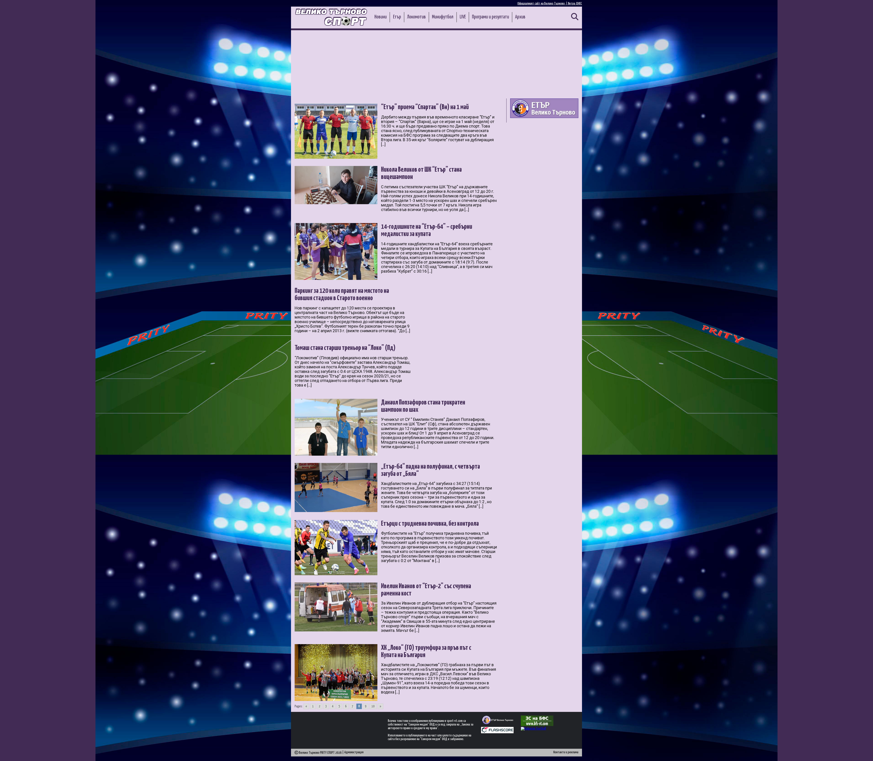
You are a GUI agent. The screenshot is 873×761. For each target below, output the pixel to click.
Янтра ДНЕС (575, 3)
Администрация (354, 752)
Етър (397, 17)
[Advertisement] (436, 64)
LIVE (463, 17)
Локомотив (416, 17)
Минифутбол (442, 17)
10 (373, 706)
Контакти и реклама (565, 752)
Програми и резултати (490, 17)
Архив (520, 17)
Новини (380, 17)
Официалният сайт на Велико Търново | (542, 3)
